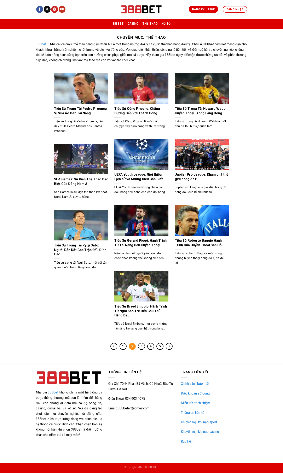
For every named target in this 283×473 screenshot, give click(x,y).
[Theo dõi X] (47, 9)
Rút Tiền (186, 441)
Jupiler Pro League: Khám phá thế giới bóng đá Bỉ (201, 177)
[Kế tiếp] (169, 346)
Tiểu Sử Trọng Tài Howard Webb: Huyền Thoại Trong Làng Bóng (200, 111)
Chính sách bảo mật (195, 384)
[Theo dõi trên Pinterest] (54, 9)
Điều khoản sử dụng (195, 393)
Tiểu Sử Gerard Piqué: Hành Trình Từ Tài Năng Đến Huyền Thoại (140, 243)
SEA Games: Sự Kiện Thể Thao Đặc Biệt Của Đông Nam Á (81, 181)
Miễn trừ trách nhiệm (195, 403)
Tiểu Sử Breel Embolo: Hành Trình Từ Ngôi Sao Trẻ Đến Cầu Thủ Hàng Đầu (140, 310)
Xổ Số (166, 23)
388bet (118, 23)
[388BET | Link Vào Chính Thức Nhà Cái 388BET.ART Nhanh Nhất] (141, 9)
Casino (133, 23)
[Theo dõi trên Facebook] (39, 9)
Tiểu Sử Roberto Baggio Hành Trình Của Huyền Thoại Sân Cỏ (198, 243)
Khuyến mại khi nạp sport (199, 422)
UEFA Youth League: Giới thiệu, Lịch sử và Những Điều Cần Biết (138, 177)
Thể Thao (150, 23)
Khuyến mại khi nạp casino (200, 432)
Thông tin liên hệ (192, 413)
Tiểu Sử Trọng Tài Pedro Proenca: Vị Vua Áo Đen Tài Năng (81, 111)
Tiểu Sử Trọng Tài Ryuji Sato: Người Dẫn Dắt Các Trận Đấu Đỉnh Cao (80, 249)
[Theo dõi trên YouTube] (62, 9)
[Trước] (113, 346)
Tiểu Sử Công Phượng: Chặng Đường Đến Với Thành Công (137, 111)
